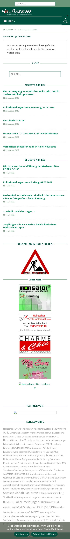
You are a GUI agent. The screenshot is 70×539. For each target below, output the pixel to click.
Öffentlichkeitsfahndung (51, 493)
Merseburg (55, 444)
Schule (44, 455)
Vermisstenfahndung (13, 470)
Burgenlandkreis (30, 459)
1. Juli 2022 (10, 173)
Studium (19, 477)
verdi (18, 428)
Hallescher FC (9, 428)
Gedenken (46, 436)
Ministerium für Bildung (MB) (44, 452)
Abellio (46, 447)
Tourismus (59, 470)
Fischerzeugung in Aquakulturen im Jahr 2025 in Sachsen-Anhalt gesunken (31, 93)
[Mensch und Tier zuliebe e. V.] (35, 398)
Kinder (50, 497)
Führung (7, 447)
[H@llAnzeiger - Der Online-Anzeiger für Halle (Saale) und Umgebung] (35, 15)
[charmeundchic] (35, 352)
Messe (18, 459)
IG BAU (53, 512)
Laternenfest (9, 444)
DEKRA (55, 436)
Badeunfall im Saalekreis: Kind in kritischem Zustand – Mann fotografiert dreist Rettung (34, 197)
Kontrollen (41, 497)
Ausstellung (9, 507)
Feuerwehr (55, 459)
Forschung (57, 488)
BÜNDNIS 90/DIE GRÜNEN (36, 477)
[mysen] (35, 377)
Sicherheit (20, 444)
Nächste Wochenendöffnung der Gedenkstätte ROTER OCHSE (31, 168)
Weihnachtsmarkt (23, 481)
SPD (13, 481)
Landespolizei (51, 440)
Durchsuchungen (44, 488)
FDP (47, 444)
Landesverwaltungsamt (14, 452)
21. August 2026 (12, 137)
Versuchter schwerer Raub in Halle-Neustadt (29, 146)
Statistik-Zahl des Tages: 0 (19, 211)
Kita (39, 436)
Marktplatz (24, 466)
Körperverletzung (27, 497)
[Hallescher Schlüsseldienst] (35, 330)
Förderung (44, 459)
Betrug (53, 448)
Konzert (52, 474)
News (35, 512)
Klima (5, 436)
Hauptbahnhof (27, 484)
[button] (66, 20)
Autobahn (48, 470)
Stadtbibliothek (10, 466)
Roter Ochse (15, 436)
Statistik (8, 497)
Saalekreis (31, 493)
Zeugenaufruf (24, 520)
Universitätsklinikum (44, 485)
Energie (62, 440)
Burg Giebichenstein (45, 516)
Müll (16, 497)
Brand (51, 477)
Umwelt (57, 497)
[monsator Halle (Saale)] (35, 308)
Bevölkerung (29, 507)
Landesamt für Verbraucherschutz (48, 520)
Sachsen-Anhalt (13, 493)
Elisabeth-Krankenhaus (32, 432)
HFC (28, 451)
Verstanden (22, 534)
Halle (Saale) (44, 506)
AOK (40, 470)
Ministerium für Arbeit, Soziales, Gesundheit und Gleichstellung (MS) (34, 463)
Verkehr (28, 440)
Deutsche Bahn (29, 436)
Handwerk (8, 502)
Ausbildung (58, 432)
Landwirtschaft (23, 512)
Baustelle (46, 428)
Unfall (26, 473)
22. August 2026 (12, 98)
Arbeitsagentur (30, 470)
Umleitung (15, 432)
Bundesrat (40, 444)
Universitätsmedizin (13, 440)
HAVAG (44, 502)
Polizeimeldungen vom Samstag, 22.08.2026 (28, 107)
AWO (58, 516)
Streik (56, 502)
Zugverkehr (60, 477)
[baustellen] (35, 272)
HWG (50, 502)
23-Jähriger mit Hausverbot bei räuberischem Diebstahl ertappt (29, 226)
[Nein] (66, 530)
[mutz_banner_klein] (35, 415)
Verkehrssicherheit (39, 474)
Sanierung (30, 516)
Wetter (6, 481)
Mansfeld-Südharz (13, 473)
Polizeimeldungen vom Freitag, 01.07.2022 (27, 182)
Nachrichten (38, 440)
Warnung (44, 512)
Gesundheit (9, 477)
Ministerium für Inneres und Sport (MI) (22, 455)
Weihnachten (9, 520)
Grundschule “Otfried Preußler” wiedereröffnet (30, 133)
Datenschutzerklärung (44, 534)
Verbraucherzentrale (13, 516)
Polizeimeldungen (26, 502)
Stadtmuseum (35, 447)
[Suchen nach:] (35, 3)
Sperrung (48, 432)
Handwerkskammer (39, 466)
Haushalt (30, 444)
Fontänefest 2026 (13, 120)
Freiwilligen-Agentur (32, 428)
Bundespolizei (20, 447)
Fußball (18, 507)
